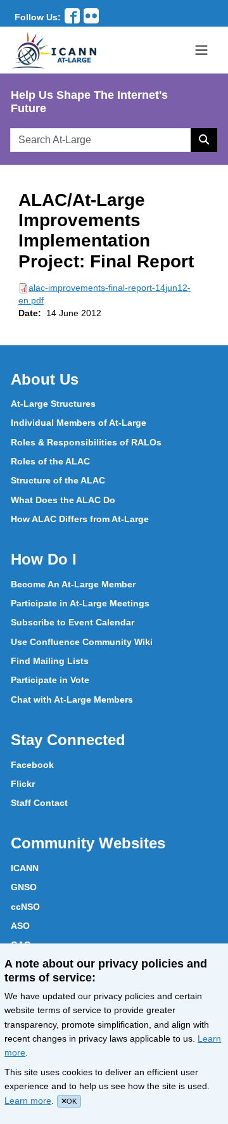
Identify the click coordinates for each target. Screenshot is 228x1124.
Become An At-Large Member (73, 584)
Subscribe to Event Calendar (72, 622)
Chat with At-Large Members (72, 699)
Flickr (23, 784)
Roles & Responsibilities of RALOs (86, 442)
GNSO (24, 887)
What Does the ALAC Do (63, 500)
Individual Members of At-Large (78, 423)
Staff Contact (39, 803)
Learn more (27, 1100)
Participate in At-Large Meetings (80, 603)
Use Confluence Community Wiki (82, 642)
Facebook (32, 765)
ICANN (25, 868)
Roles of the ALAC (50, 461)
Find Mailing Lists (50, 661)
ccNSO (25, 907)
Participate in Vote (50, 680)
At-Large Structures (53, 404)
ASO (20, 926)
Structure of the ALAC (58, 480)
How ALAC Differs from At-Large (80, 519)
